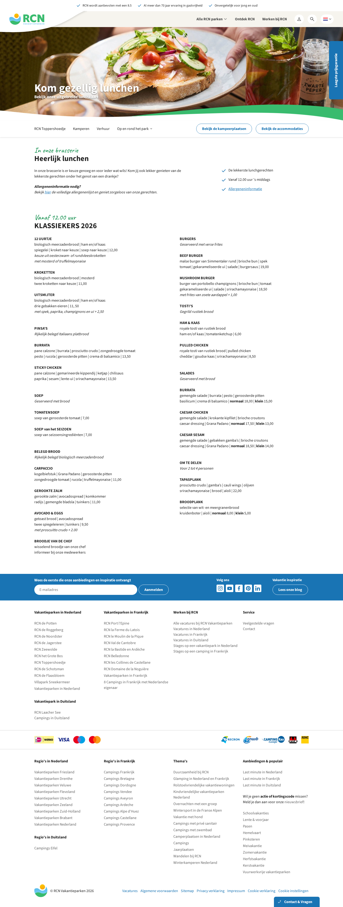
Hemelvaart (252, 832)
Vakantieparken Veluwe (52, 785)
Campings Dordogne (120, 785)
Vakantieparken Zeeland (53, 804)
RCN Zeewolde (45, 649)
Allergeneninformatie (245, 189)
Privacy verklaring (210, 890)
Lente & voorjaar (256, 819)
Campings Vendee (118, 791)
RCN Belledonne (116, 656)
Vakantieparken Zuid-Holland (57, 811)
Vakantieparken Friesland (54, 772)
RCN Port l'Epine (116, 623)
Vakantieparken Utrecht (52, 798)
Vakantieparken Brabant (53, 817)
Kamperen (81, 128)
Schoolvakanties (256, 813)
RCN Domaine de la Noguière (126, 669)
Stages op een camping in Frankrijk (200, 651)
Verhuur (103, 128)
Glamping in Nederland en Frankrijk (201, 778)
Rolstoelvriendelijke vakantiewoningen (203, 785)
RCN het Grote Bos (48, 656)
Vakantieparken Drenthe (53, 778)
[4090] (248, 588)
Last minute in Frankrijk (261, 778)
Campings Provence (119, 824)
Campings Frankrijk (119, 772)
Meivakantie (252, 845)
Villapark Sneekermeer (52, 682)
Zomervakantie (255, 852)
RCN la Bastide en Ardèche (124, 649)
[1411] (239, 588)
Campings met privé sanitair (195, 823)
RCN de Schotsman (49, 669)
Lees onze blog (290, 589)
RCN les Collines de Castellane (127, 662)
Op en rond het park (135, 131)
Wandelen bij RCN (187, 856)
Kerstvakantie (253, 865)
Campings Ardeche (118, 804)
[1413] (220, 588)
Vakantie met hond (188, 817)
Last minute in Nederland (262, 772)
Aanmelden (153, 589)
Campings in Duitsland (52, 718)
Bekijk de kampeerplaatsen (224, 128)
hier (48, 192)
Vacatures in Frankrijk (190, 634)
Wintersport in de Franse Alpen (197, 810)
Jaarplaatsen (183, 849)
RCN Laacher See (47, 712)
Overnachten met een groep (195, 803)
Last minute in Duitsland (262, 785)
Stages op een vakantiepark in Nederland (205, 645)
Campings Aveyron (118, 798)
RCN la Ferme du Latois (122, 629)
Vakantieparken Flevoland (54, 791)
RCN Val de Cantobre (120, 642)
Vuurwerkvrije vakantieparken (266, 872)
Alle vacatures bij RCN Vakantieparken (202, 623)
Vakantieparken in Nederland (57, 688)
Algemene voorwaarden (159, 890)
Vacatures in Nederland (191, 628)
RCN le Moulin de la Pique (124, 636)
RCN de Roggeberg (48, 629)
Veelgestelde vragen (258, 623)
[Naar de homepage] (26, 19)
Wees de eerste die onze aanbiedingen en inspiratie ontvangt (82, 580)
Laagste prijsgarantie (336, 70)
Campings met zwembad (192, 830)
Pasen (247, 826)
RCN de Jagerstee (48, 642)
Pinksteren (251, 839)
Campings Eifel (45, 848)
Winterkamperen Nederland (195, 862)
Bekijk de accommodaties (282, 128)
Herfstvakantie (254, 859)
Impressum (236, 890)
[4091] (257, 588)
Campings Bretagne (119, 778)
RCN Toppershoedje (50, 128)
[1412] (229, 588)
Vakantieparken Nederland (55, 824)
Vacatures (130, 890)
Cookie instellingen (293, 890)
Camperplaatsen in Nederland (196, 836)
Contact (249, 628)
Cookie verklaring (261, 890)
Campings (181, 843)
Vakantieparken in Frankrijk (125, 675)
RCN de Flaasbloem (49, 675)
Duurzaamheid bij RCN (191, 772)
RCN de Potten (45, 623)
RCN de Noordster (48, 636)
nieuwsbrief (293, 802)
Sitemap (187, 890)
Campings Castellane (120, 817)
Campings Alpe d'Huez (121, 811)
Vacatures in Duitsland (190, 640)
